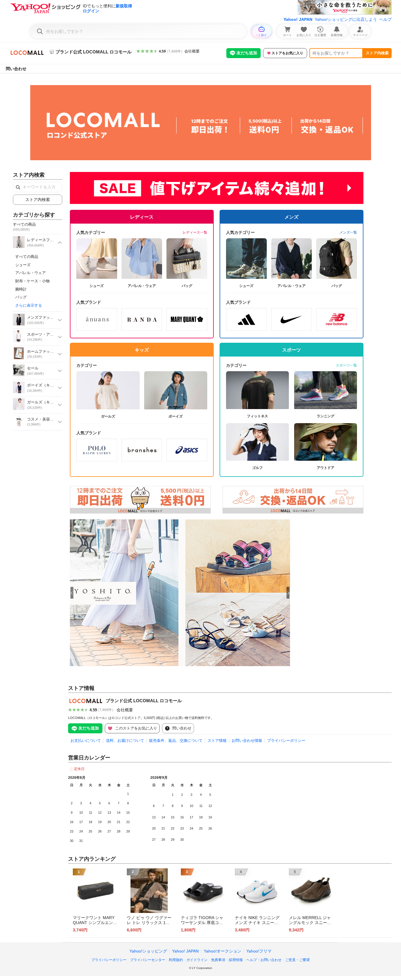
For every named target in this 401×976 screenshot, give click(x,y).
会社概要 (192, 51)
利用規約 (176, 960)
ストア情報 (217, 740)
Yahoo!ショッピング (148, 951)
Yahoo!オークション (222, 951)
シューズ (23, 265)
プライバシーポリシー (286, 740)
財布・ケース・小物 (32, 281)
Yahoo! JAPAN (298, 19)
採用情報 (236, 960)
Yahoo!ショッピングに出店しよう (346, 19)
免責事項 (218, 960)
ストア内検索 (377, 53)
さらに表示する (28, 305)
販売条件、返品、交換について (176, 740)
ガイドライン (197, 960)
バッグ (21, 297)
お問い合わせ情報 (247, 740)
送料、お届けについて (125, 740)
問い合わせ (16, 68)
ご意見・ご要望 (297, 960)
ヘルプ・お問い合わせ (264, 960)
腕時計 (21, 289)
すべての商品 (26, 256)
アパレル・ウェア (30, 273)
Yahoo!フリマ (259, 951)
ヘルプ (385, 19)
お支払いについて (85, 740)
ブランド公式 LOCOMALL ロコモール (144, 700)
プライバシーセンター (147, 960)
